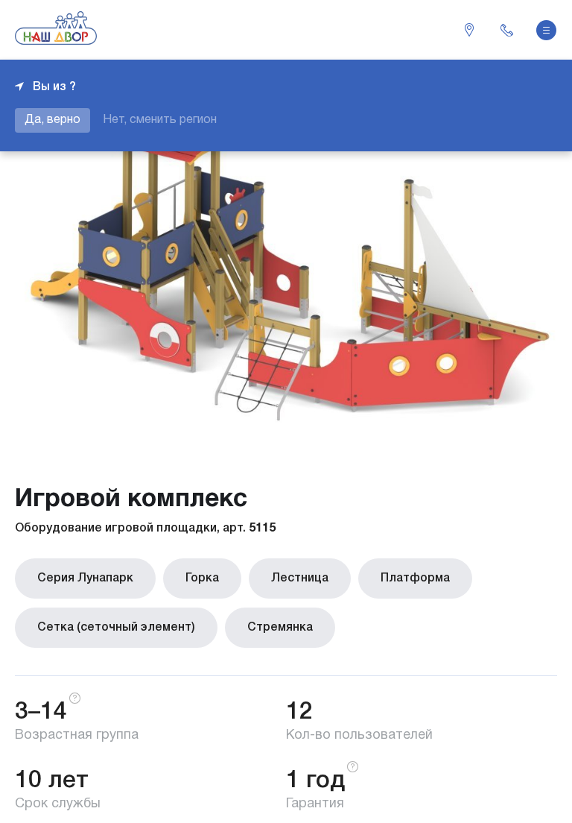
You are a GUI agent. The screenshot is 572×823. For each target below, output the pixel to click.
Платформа (415, 578)
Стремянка (280, 627)
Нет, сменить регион (160, 120)
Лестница (299, 578)
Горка (202, 578)
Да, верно (52, 120)
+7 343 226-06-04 (506, 29)
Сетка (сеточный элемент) (116, 627)
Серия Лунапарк (85, 578)
